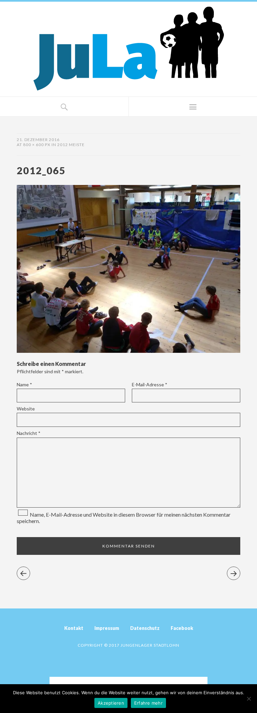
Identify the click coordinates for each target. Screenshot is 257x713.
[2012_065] (128, 350)
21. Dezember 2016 (38, 139)
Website (26, 408)
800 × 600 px (37, 144)
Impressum (106, 628)
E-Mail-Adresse (149, 384)
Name (24, 384)
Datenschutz (145, 628)
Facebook (182, 628)
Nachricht (28, 433)
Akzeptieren (111, 703)
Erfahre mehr (148, 703)
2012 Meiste (71, 144)
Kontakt (73, 628)
